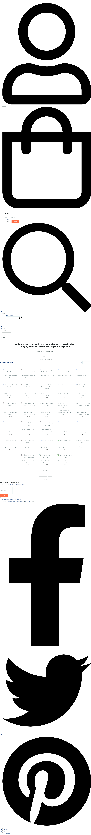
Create (32, 501)
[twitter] (46, 734)
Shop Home (41, 359)
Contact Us (4, 330)
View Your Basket (40, 351)
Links (3, 333)
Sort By (80, 362)
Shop (3, 328)
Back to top (45, 470)
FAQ (3, 326)
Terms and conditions (43, 476)
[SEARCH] (20, 317)
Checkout (15, 221)
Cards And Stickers (48, 359)
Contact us (50, 476)
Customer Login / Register (45, 356)
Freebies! (4, 335)
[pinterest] (46, 826)
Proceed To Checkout (49, 351)
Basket (8, 221)
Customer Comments (6, 332)
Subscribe (4, 495)
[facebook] (46, 645)
